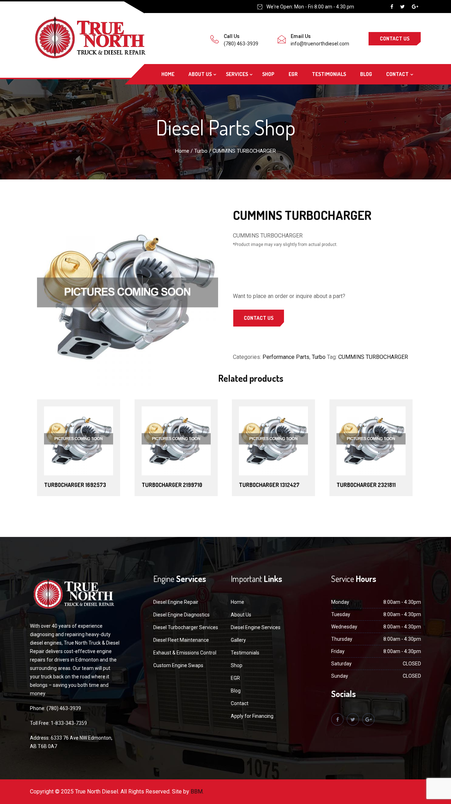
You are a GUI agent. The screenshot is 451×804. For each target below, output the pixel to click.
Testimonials (329, 74)
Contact (397, 74)
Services (237, 74)
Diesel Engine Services (255, 627)
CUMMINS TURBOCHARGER (373, 357)
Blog (366, 74)
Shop (268, 74)
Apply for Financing (252, 716)
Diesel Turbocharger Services (185, 627)
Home (167, 74)
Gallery (238, 640)
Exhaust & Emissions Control (184, 653)
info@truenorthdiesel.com (320, 43)
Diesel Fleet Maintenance (181, 640)
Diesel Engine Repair (175, 602)
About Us (200, 74)
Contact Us (394, 38)
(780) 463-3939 (241, 43)
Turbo (201, 151)
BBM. (197, 791)
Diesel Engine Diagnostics (181, 615)
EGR (293, 74)
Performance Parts (285, 357)
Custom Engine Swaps (178, 665)
